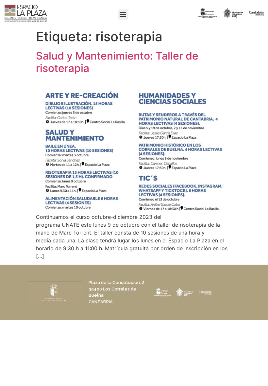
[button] (123, 14)
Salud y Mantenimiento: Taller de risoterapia (117, 62)
